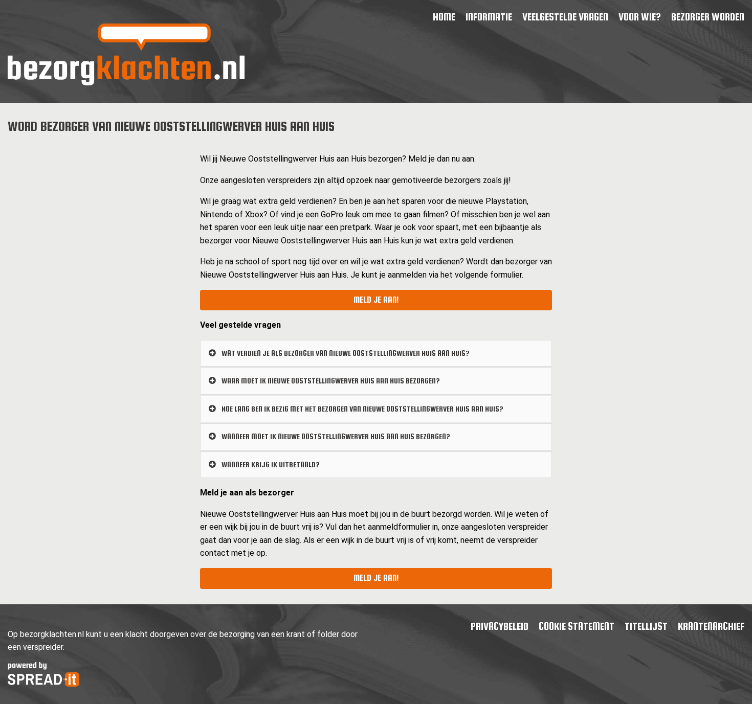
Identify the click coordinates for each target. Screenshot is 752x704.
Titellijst (646, 626)
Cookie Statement (576, 626)
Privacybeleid (499, 626)
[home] (126, 82)
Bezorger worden (707, 16)
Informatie (489, 16)
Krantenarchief (711, 626)
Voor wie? (639, 16)
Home (444, 16)
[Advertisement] (96, 215)
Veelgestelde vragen (565, 16)
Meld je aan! (376, 300)
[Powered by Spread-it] (43, 684)
